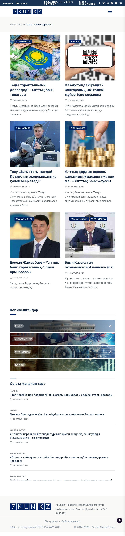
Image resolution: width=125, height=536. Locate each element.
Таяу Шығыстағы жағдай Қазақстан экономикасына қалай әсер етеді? (33, 176)
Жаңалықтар (24, 219)
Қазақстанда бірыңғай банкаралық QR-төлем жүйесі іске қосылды (84, 90)
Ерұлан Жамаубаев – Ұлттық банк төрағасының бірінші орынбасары (34, 267)
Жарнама (8, 3)
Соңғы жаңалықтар (26, 384)
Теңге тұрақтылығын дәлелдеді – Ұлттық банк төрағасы (32, 90)
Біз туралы (21, 3)
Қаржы (75, 41)
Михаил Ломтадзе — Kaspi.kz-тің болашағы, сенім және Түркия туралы (57, 414)
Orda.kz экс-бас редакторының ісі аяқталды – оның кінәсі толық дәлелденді (61, 480)
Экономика (23, 41)
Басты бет (16, 24)
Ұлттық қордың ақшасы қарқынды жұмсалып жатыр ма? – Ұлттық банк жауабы (89, 176)
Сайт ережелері (70, 521)
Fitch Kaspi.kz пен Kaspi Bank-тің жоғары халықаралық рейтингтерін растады (61, 394)
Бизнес (14, 410)
